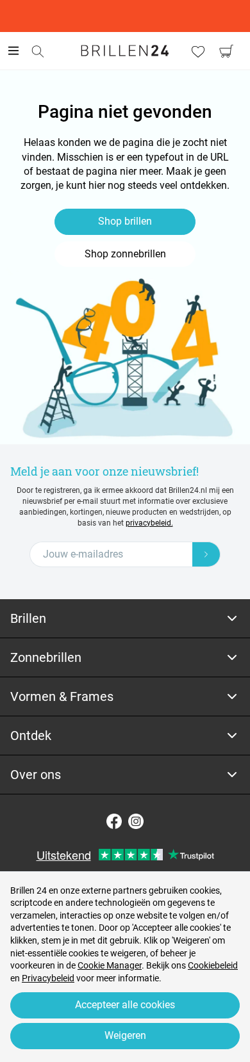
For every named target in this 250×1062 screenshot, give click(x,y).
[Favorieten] (198, 51)
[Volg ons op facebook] (114, 821)
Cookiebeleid (213, 965)
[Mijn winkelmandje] (226, 51)
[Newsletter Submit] (206, 554)
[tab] (125, 618)
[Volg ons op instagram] (136, 821)
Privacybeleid (48, 978)
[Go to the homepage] (125, 50)
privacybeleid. (149, 523)
